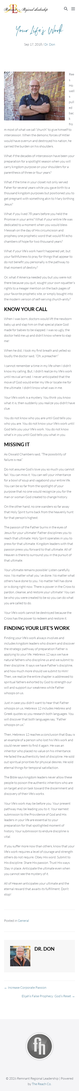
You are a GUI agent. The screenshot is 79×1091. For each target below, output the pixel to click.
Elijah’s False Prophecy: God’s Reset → (48, 996)
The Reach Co (41, 1084)
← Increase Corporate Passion (25, 987)
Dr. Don (49, 44)
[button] (66, 8)
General (23, 921)
